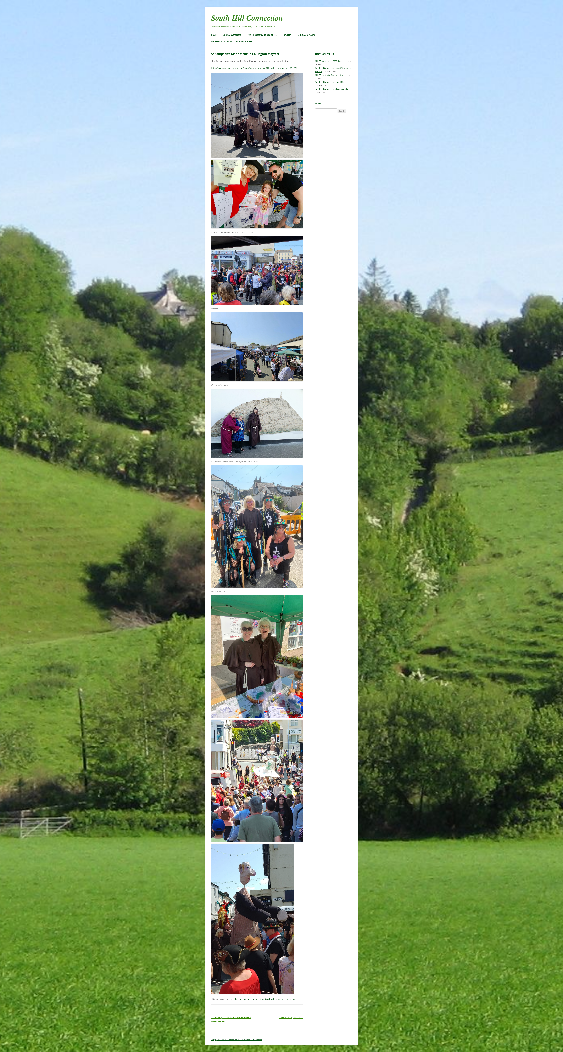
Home (214, 35)
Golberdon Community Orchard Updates (231, 41)
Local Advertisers (232, 35)
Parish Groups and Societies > (262, 35)
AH (293, 999)
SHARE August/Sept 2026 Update (329, 61)
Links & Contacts (306, 35)
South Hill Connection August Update (331, 82)
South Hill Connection (247, 17)
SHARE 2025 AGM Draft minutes (329, 75)
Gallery (287, 35)
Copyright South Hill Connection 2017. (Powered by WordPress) (236, 1039)
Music (258, 999)
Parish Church (268, 999)
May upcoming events (291, 1017)
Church (245, 999)
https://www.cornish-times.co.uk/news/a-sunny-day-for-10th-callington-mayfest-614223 (254, 68)
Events (252, 999)
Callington (237, 999)
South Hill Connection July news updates (332, 89)
